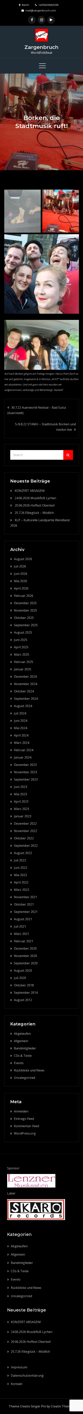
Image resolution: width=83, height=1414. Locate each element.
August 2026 (23, 559)
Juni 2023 (20, 787)
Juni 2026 (20, 574)
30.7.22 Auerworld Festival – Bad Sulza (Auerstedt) (36, 410)
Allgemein (21, 1041)
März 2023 (21, 809)
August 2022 (23, 853)
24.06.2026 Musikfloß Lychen (35, 498)
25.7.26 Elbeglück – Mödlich (34, 513)
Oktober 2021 (24, 904)
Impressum (19, 1367)
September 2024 (26, 698)
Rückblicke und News (29, 1070)
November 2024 (25, 684)
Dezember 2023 (25, 765)
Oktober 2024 (24, 691)
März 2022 (21, 890)
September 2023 (26, 779)
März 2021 (21, 934)
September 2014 (26, 992)
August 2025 (23, 632)
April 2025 (21, 647)
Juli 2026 (20, 566)
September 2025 (26, 625)
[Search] (68, 455)
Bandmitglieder (25, 1048)
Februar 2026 (23, 596)
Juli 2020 (20, 978)
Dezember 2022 (25, 823)
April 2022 (21, 882)
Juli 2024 (20, 713)
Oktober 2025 (24, 618)
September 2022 (26, 845)
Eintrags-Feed (24, 1119)
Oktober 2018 (24, 985)
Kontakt (16, 1384)
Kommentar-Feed (26, 1126)
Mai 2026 (20, 581)
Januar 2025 (22, 669)
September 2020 (26, 963)
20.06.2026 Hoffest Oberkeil (34, 505)
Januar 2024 (22, 757)
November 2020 (25, 956)
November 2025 (25, 610)
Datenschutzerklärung (27, 1375)
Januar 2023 (22, 816)
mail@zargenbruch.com (40, 10)
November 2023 (25, 772)
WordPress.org (25, 1133)
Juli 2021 (20, 926)
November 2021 (25, 897)
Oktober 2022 (24, 838)
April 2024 (21, 735)
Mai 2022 (20, 875)
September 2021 (26, 912)
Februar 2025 (23, 662)
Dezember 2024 (25, 676)
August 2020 (23, 970)
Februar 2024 (23, 750)
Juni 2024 (20, 721)
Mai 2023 (20, 794)
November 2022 (25, 831)
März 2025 (21, 654)
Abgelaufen (22, 1033)
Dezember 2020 (25, 948)
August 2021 (23, 919)
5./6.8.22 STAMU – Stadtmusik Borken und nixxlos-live (45, 427)
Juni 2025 (20, 640)
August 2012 (23, 1000)
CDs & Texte (23, 1055)
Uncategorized (24, 1078)
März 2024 (21, 743)
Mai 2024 (20, 728)
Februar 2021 (23, 941)
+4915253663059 (48, 4)
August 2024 (23, 706)
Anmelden (21, 1111)
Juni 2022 (20, 867)
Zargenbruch (41, 47)
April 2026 (21, 588)
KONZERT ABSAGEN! (30, 491)
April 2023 (21, 801)
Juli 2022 (20, 860)
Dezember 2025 (25, 603)
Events (19, 1063)
